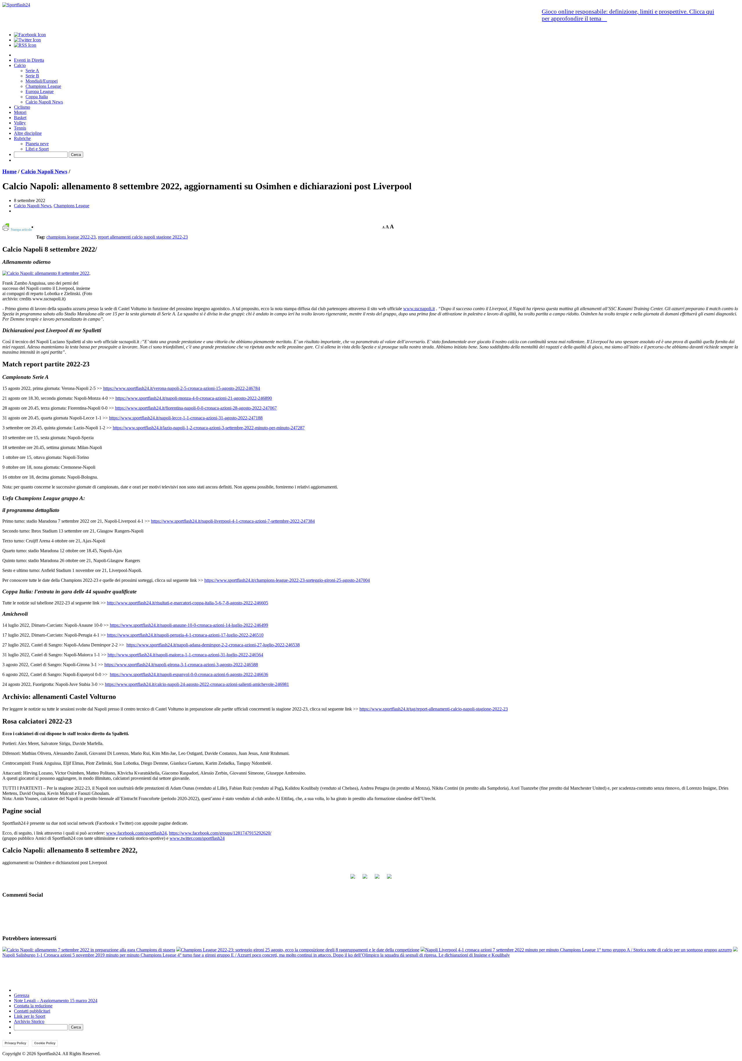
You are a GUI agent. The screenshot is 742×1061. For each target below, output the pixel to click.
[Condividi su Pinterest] (389, 878)
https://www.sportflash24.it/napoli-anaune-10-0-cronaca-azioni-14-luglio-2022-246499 (189, 625)
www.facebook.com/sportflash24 (136, 833)
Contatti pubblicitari (32, 1011)
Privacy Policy (15, 1043)
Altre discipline (28, 133)
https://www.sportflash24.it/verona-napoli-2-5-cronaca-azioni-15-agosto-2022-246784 (181, 388)
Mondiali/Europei (42, 81)
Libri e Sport (37, 148)
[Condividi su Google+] (377, 878)
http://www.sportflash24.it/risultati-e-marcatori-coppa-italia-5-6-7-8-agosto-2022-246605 (187, 602)
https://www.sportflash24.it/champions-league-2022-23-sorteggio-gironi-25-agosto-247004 (287, 580)
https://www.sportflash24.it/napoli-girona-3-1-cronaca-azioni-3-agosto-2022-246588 (181, 664)
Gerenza (21, 995)
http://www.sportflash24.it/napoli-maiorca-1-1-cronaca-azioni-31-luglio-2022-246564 (185, 654)
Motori (20, 112)
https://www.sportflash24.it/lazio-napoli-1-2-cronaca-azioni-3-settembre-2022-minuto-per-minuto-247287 (209, 427)
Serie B (32, 75)
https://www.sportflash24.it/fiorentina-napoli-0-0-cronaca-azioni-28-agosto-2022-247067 (196, 408)
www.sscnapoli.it (419, 308)
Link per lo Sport (29, 1016)
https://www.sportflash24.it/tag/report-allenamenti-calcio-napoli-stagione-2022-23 (433, 708)
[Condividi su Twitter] (365, 878)
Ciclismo (22, 107)
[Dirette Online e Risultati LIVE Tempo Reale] (16, 4)
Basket (20, 117)
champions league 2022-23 (71, 237)
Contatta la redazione (33, 1005)
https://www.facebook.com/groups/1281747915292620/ (220, 833)
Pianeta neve (37, 143)
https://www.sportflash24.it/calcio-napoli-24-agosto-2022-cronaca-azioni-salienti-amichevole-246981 (197, 684)
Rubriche (22, 138)
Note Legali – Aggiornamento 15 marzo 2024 (55, 1000)
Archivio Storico (29, 1021)
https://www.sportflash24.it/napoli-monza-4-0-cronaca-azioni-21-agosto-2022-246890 (193, 398)
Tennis (20, 128)
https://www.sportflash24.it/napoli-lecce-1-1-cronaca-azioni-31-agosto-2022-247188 (186, 417)
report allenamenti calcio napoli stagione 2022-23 (143, 237)
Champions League (43, 86)
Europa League (40, 91)
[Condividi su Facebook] (352, 878)
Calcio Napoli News (44, 101)
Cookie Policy (44, 1043)
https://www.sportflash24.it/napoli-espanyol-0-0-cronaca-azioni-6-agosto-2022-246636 (189, 674)
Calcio (20, 65)
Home (9, 171)
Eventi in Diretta (29, 60)
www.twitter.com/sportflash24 (197, 838)
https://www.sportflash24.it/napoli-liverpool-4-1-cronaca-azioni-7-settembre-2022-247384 (233, 521)
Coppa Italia (37, 96)
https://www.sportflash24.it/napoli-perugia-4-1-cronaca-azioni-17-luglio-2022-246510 (185, 635)
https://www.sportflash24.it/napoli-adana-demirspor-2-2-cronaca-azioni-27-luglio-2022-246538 (213, 644)
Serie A (32, 70)
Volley (20, 122)
